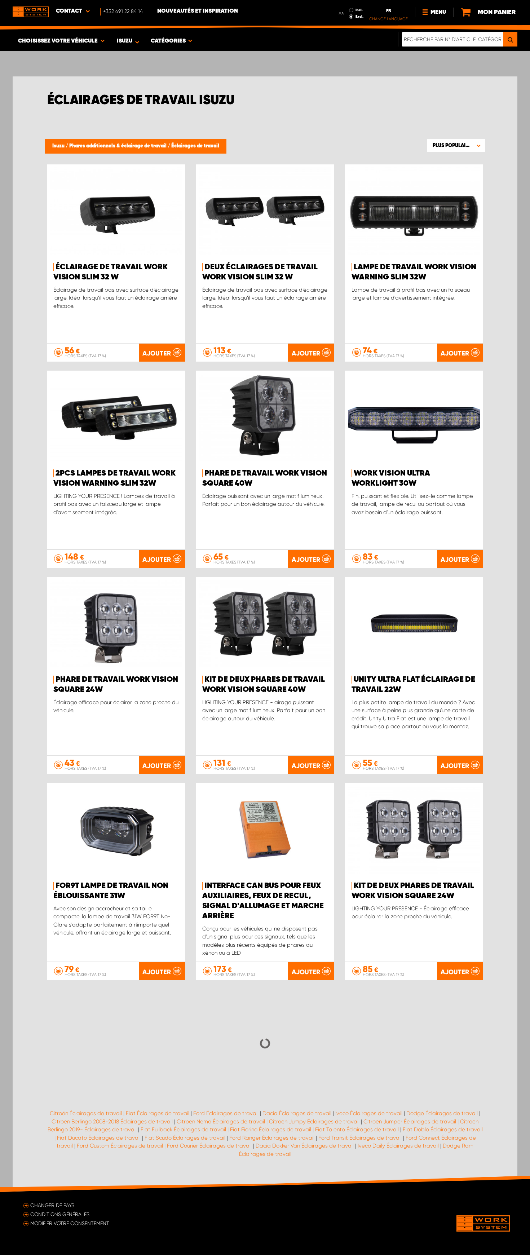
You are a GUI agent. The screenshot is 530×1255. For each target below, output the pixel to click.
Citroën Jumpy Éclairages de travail (314, 1121)
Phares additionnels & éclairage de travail (118, 146)
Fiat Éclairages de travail (157, 1113)
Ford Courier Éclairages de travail (209, 1146)
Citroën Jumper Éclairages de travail (409, 1121)
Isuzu (59, 146)
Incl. (359, 10)
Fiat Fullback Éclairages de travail (183, 1129)
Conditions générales (59, 1214)
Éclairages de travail (195, 146)
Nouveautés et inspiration (197, 11)
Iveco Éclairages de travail (368, 1113)
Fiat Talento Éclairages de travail (357, 1129)
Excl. (359, 16)
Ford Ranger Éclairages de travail (271, 1138)
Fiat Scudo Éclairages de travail (185, 1138)
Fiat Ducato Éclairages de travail (99, 1138)
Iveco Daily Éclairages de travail (398, 1146)
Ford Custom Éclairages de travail (120, 1146)
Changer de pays (52, 1205)
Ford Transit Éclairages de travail (360, 1138)
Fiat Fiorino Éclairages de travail (270, 1129)
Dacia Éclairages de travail (296, 1113)
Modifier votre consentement (69, 1223)
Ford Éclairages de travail (226, 1113)
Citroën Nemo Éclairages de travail (221, 1121)
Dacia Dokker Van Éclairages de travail (305, 1146)
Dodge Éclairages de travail (442, 1113)
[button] (456, 145)
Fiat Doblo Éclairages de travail (443, 1129)
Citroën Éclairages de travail (86, 1113)
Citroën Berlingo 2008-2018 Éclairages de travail (112, 1121)
